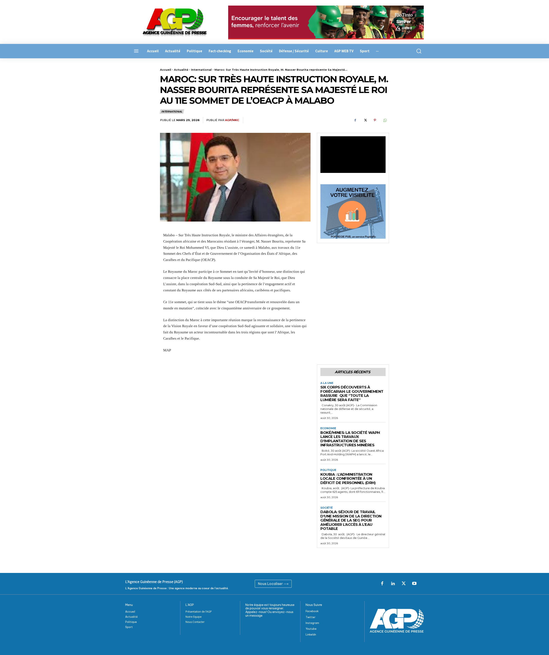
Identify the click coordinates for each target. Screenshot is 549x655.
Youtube (311, 628)
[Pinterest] (375, 120)
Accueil (165, 69)
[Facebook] (355, 120)
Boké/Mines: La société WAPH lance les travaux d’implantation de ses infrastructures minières (350, 438)
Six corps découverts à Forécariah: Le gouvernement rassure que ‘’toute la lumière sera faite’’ (351, 393)
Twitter (310, 617)
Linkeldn (311, 634)
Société (326, 507)
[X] (365, 120)
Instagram (312, 623)
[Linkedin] (393, 583)
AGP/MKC (232, 120)
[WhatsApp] (384, 120)
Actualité (181, 69)
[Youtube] (414, 583)
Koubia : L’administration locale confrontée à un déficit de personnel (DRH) (348, 478)
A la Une (326, 383)
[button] (416, 51)
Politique (328, 470)
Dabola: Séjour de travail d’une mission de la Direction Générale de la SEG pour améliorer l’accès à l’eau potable (351, 520)
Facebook (312, 611)
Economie (328, 428)
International (201, 69)
